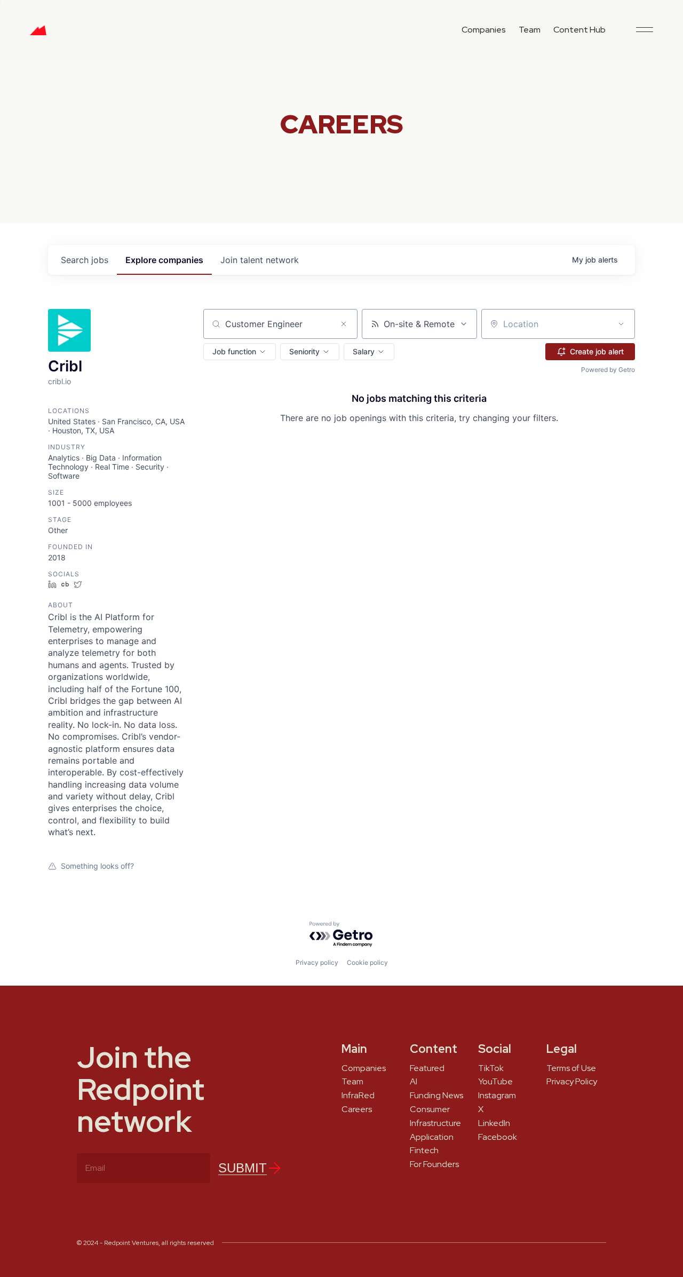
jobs (84, 260)
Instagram (497, 1095)
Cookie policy (367, 962)
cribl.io (59, 381)
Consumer (430, 1109)
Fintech (424, 1150)
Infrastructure (435, 1123)
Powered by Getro (608, 370)
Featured (427, 1068)
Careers (357, 1109)
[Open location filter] (621, 324)
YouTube (495, 1081)
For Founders (434, 1164)
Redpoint (38, 34)
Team (530, 29)
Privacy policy (317, 962)
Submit (242, 1168)
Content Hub (579, 29)
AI (413, 1081)
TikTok (491, 1068)
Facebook (497, 1137)
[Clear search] (343, 324)
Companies (484, 29)
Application (432, 1137)
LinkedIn (494, 1123)
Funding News (436, 1095)
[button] (239, 351)
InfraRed (358, 1095)
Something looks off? (97, 865)
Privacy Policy (571, 1081)
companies (164, 260)
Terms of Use (571, 1068)
